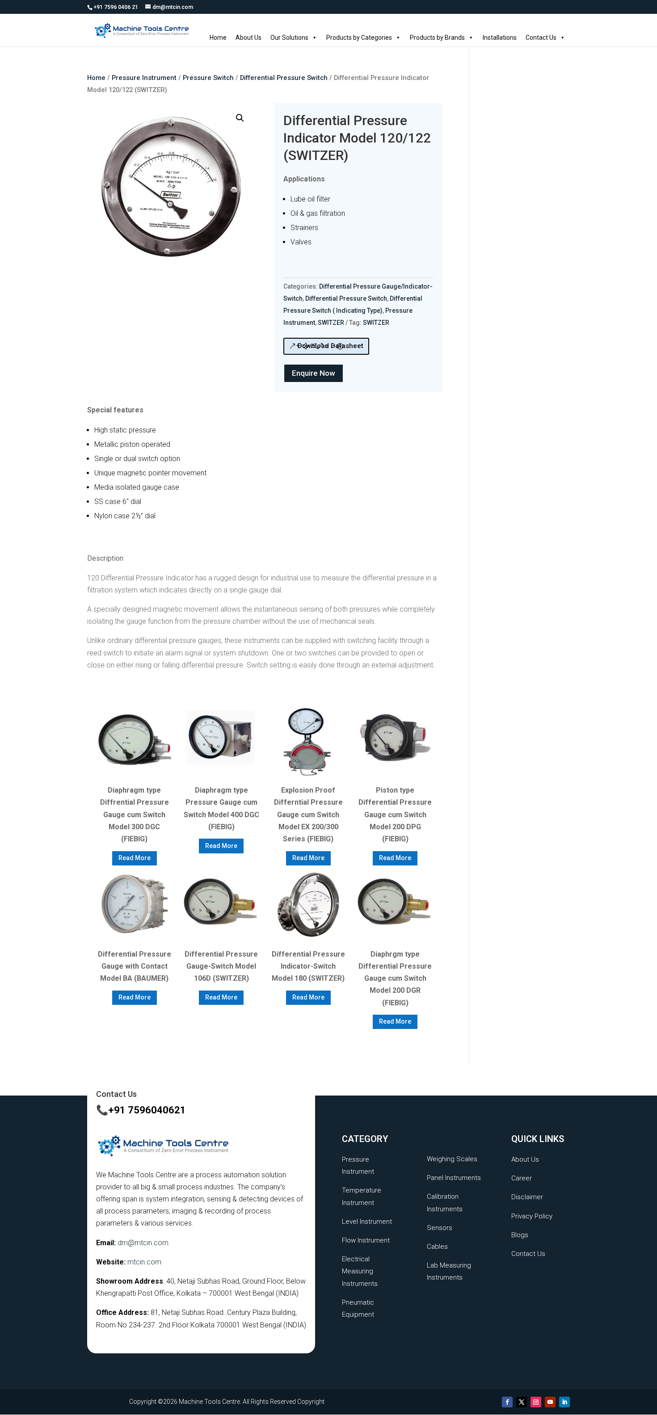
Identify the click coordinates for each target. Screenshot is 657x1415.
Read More (134, 857)
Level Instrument (367, 1222)
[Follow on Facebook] (507, 1402)
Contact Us (541, 37)
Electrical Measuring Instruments (360, 1271)
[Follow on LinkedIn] (564, 1402)
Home (218, 37)
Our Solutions (289, 37)
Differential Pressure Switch (284, 78)
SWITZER (331, 322)
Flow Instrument (366, 1240)
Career (521, 1178)
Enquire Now (313, 373)
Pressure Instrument (144, 78)
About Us (248, 37)
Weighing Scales (452, 1159)
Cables (437, 1247)
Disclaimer (527, 1197)
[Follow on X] (521, 1402)
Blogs (519, 1235)
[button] (240, 118)
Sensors (439, 1228)
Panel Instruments (454, 1178)
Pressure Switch (208, 78)
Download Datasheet (330, 346)
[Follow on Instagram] (536, 1402)
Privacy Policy (531, 1216)
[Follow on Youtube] (550, 1402)
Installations (500, 37)
